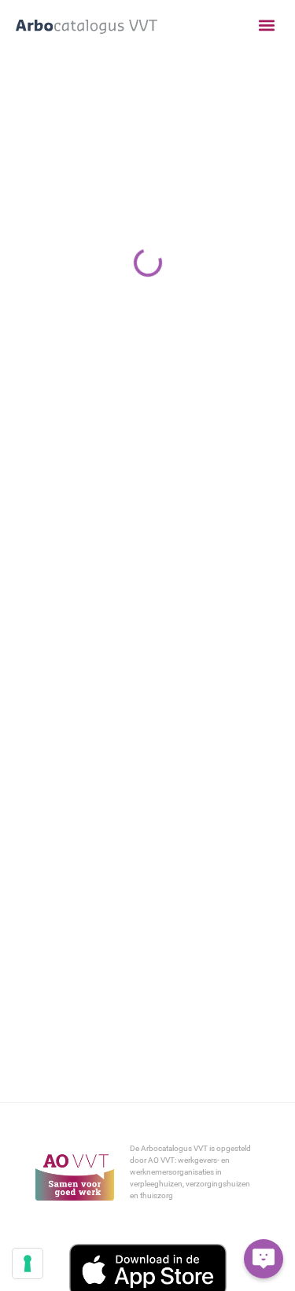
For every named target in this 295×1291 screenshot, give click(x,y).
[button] (266, 26)
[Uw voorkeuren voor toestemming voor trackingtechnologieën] (27, 1263)
